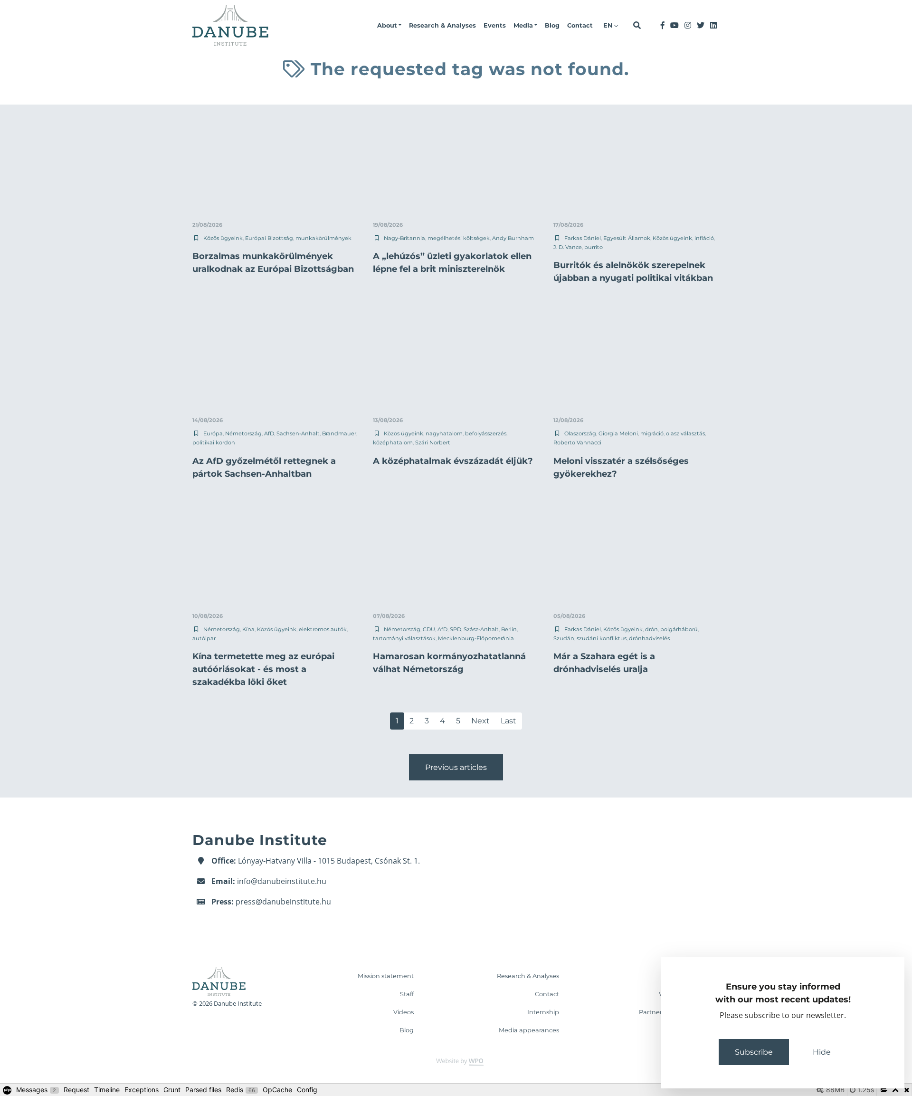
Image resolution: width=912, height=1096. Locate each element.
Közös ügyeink (223, 238)
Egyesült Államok (626, 238)
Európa (213, 433)
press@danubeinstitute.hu (283, 901)
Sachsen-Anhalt (298, 433)
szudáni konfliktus (602, 638)
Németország (243, 433)
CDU (429, 629)
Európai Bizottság (269, 238)
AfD (269, 433)
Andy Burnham (513, 238)
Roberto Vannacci (577, 442)
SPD (455, 629)
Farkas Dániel (582, 238)
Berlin (509, 629)
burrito (593, 247)
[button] (389, 26)
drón (651, 629)
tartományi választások (404, 638)
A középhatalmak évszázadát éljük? (453, 461)
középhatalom (393, 442)
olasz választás (685, 433)
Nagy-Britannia (404, 238)
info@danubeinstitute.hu (281, 881)
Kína (248, 629)
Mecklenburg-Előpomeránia (476, 638)
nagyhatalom (444, 433)
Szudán (563, 638)
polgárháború (679, 629)
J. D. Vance (567, 247)
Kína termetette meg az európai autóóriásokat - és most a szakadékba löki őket (263, 669)
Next (480, 720)
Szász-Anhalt (481, 629)
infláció (704, 238)
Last (508, 720)
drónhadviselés (649, 638)
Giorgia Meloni (618, 433)
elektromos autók (323, 629)
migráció (652, 433)
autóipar (204, 638)
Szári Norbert (432, 442)
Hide (822, 1052)
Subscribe (754, 1052)
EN (608, 25)
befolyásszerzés (485, 433)
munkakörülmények (323, 238)
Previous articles (456, 767)
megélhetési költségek (459, 238)
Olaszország (580, 433)
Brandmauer (339, 433)
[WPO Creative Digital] (456, 1061)
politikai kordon (213, 442)
